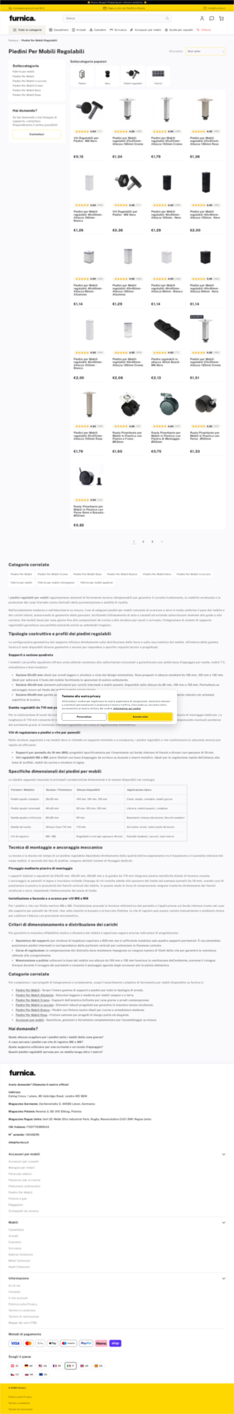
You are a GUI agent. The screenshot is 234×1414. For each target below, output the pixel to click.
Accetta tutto (140, 716)
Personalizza (84, 716)
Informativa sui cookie (127, 708)
